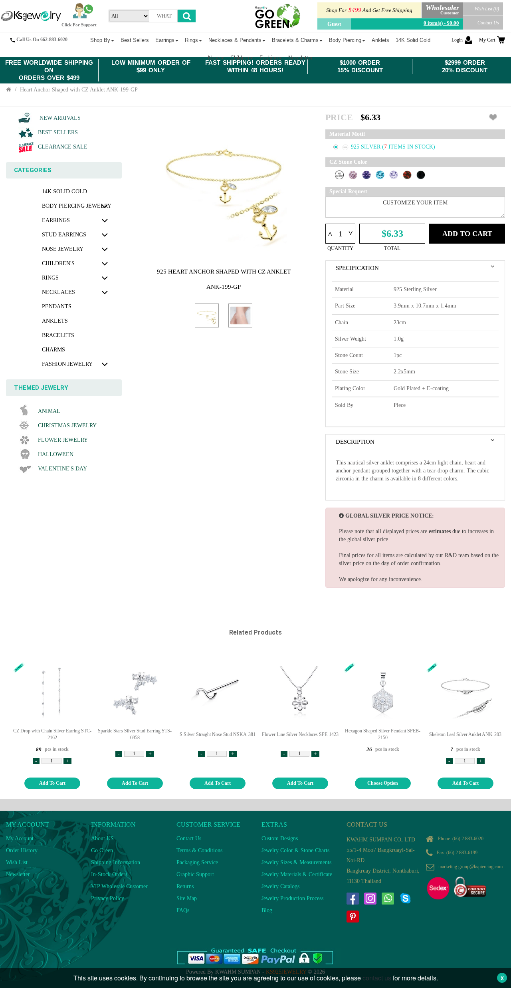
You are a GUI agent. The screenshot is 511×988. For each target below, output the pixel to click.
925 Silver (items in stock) (393, 147)
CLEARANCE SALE (62, 147)
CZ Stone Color (348, 162)
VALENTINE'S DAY (62, 469)
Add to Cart (467, 234)
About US (102, 838)
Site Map (186, 898)
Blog (266, 910)
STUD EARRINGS (64, 235)
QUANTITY (340, 248)
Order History (22, 850)
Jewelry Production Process (292, 898)
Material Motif (347, 134)
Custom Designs (279, 838)
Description (355, 441)
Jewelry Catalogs (280, 886)
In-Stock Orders (109, 874)
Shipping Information (115, 862)
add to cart (52, 783)
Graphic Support (195, 874)
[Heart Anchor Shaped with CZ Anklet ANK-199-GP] (207, 315)
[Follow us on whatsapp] (388, 899)
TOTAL (392, 248)
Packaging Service (197, 862)
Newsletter (18, 874)
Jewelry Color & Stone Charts (295, 850)
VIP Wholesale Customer (119, 886)
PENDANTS (56, 306)
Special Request (348, 191)
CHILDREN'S (58, 263)
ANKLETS (55, 321)
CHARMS (53, 350)
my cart (487, 40)
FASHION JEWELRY (67, 364)
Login (457, 40)
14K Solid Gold (64, 191)
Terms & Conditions (199, 850)
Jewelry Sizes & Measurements (296, 862)
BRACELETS (58, 335)
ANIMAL (49, 411)
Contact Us (488, 23)
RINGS (50, 278)
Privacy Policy (107, 898)
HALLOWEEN (55, 454)
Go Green (102, 850)
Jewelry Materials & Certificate (296, 874)
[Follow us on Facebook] (352, 899)
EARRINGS (56, 220)
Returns (185, 886)
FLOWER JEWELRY (63, 440)
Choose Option (382, 783)
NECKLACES (58, 292)
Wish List (17, 862)
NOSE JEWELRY (62, 249)
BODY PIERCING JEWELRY (76, 206)
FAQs (182, 910)
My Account (20, 838)
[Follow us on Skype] (405, 899)
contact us (376, 977)
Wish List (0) (487, 9)
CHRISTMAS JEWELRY (67, 426)
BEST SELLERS (58, 132)
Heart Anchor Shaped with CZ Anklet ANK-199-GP (79, 90)
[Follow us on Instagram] (370, 899)
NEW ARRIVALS (59, 118)
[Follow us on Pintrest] (352, 917)
